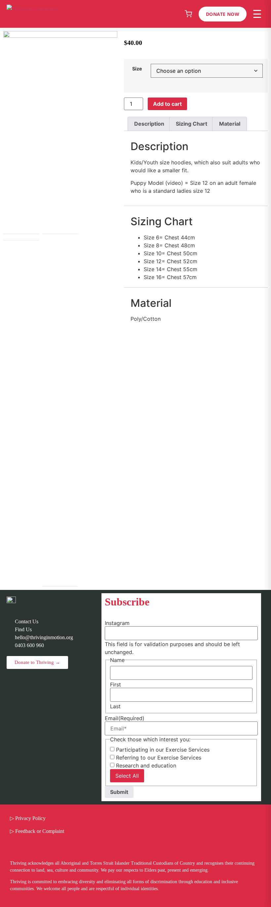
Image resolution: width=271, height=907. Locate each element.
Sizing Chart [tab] (191, 123)
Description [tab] (149, 123)
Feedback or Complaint (39, 831)
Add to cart (167, 104)
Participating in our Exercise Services (163, 749)
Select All (127, 775)
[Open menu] (257, 14)
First (115, 684)
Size (137, 68)
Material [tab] (229, 123)
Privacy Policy (30, 818)
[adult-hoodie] (60, 132)
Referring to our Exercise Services (158, 757)
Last (115, 706)
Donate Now (222, 14)
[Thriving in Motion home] (32, 14)
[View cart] (188, 14)
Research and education (146, 765)
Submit (119, 792)
